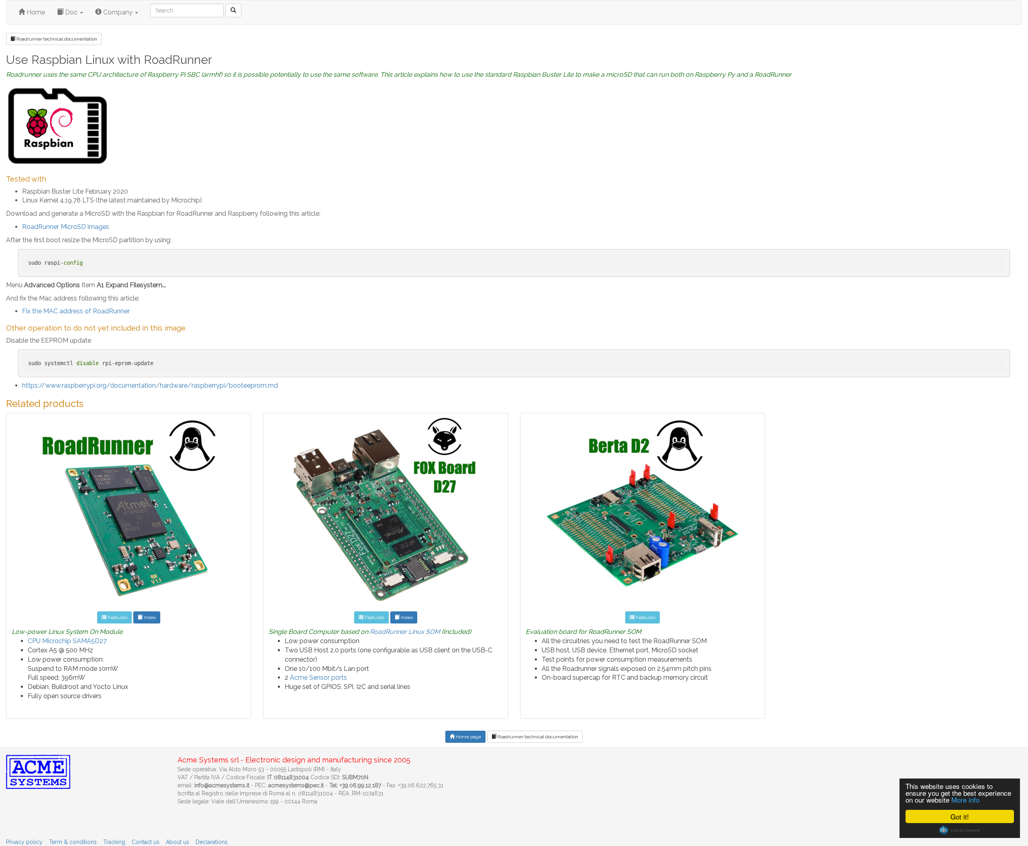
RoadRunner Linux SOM (405, 632)
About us (177, 842)
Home (35, 12)
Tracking (114, 842)
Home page (468, 737)
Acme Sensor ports (318, 677)
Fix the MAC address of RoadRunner (76, 311)
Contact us (145, 842)
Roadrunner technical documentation (56, 39)
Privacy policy (24, 842)
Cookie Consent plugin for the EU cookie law (960, 830)
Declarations (212, 842)
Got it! (959, 816)
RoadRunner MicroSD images (65, 227)
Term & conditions (73, 842)
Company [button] (118, 12)
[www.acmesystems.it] (233, 10)
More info (965, 800)
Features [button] (116, 617)
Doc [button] (71, 12)
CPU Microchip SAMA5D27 (67, 641)
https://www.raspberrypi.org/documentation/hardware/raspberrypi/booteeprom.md (150, 385)
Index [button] (149, 617)
